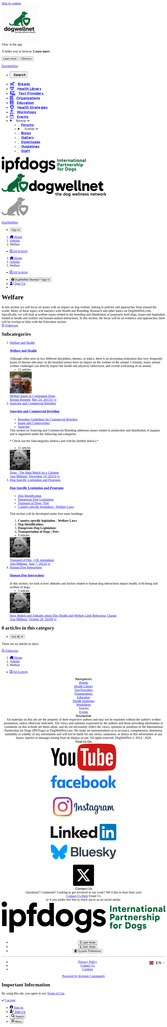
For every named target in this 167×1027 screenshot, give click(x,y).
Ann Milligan (18, 476)
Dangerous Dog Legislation (36, 499)
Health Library (83, 686)
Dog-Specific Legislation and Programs (37, 488)
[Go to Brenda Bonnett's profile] (21, 392)
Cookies (87, 969)
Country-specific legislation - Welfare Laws (46, 507)
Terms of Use (55, 993)
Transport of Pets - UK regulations (32, 560)
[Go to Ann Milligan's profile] (20, 469)
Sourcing (24, 426)
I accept (9, 1000)
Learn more (9, 58)
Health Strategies (83, 701)
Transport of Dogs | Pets (33, 503)
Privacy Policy (87, 962)
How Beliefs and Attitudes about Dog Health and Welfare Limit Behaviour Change (63, 615)
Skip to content (11, 3)
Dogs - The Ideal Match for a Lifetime (34, 472)
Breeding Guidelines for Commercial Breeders (48, 419)
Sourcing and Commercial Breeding (34, 411)
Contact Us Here (77, 896)
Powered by (83, 976)
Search (20, 75)
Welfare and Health (23, 350)
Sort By (16, 636)
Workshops (83, 704)
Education (83, 697)
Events (83, 712)
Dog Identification (29, 496)
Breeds (83, 682)
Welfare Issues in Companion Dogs (32, 396)
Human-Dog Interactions (27, 575)
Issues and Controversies (34, 423)
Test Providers (83, 690)
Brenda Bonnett (20, 399)
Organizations (83, 693)
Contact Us (87, 965)
